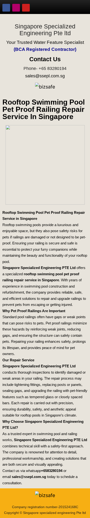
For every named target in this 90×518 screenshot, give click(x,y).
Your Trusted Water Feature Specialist (45, 42)
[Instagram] (16, 8)
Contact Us (45, 59)
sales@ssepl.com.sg (45, 76)
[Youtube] (26, 8)
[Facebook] (6, 8)
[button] (81, 5)
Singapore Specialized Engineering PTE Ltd (39, 268)
